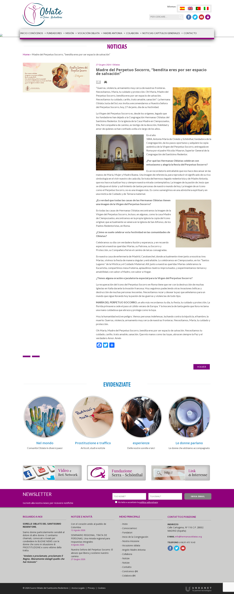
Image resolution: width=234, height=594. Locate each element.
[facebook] (188, 17)
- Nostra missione (130, 541)
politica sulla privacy (148, 502)
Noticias (147, 33)
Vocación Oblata (89, 33)
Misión (70, 33)
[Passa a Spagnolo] (182, 8)
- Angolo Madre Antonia (133, 549)
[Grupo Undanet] (198, 590)
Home (26, 54)
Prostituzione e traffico (93, 443)
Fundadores (54, 33)
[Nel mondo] (44, 437)
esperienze (141, 443)
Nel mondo (44, 443)
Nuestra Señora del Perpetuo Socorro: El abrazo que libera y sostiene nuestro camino (92, 553)
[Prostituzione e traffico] (92, 437)
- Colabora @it (128, 575)
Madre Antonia (112, 33)
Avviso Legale (78, 588)
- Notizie (125, 558)
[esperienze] (141, 437)
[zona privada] (208, 17)
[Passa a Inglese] (190, 8)
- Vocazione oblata (130, 545)
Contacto (190, 33)
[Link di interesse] (180, 479)
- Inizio (124, 523)
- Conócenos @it (129, 571)
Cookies (102, 588)
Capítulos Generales (167, 33)
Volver (201, 366)
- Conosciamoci (129, 528)
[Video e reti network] (52, 479)
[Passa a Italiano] (206, 8)
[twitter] (195, 17)
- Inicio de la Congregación (134, 536)
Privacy (91, 588)
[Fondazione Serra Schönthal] (116, 479)
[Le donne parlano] (189, 437)
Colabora (132, 33)
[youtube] (201, 17)
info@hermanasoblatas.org (188, 536)
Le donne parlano (189, 443)
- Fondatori (126, 532)
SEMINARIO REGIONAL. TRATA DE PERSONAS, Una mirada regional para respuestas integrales (90, 538)
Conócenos (35, 33)
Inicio (24, 33)
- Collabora (126, 554)
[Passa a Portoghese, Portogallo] (198, 8)
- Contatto (126, 566)
